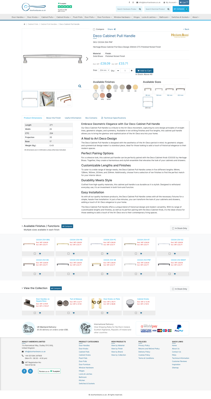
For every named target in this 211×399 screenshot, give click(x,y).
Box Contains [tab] (91, 118)
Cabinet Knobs (63, 17)
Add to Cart (145, 70)
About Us (175, 349)
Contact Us (176, 352)
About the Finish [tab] (53, 118)
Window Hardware (122, 17)
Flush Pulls (78, 17)
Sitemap (175, 368)
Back (187, 29)
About (195, 17)
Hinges (137, 17)
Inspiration (176, 364)
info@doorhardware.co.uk (149, 2)
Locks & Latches (149, 17)
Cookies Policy (144, 355)
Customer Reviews (179, 361)
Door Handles (18, 17)
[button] (87, 59)
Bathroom (163, 17)
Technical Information (180, 358)
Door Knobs (32, 17)
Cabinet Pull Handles (49, 24)
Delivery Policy (144, 352)
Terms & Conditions (146, 358)
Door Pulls (89, 17)
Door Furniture (103, 17)
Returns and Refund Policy (149, 349)
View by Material (117, 345)
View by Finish (117, 349)
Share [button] (110, 29)
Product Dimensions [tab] (33, 118)
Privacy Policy (144, 345)
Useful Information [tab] (73, 118)
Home (174, 345)
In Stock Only (181, 228)
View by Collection (118, 355)
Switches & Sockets (180, 17)
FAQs (174, 355)
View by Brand (117, 352)
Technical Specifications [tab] (115, 118)
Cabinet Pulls (47, 17)
